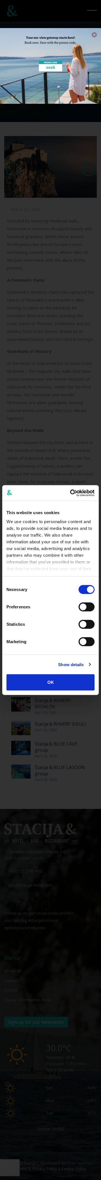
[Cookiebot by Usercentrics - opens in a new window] (71, 492)
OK (50, 682)
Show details (71, 664)
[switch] (87, 606)
